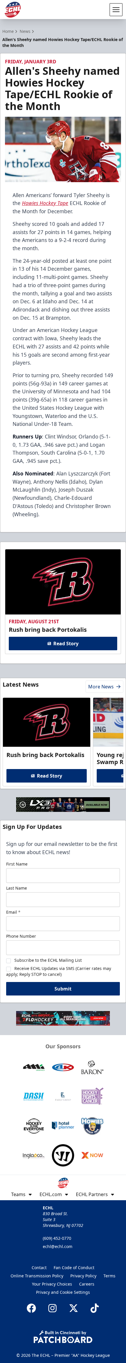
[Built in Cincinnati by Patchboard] (63, 1336)
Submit (63, 989)
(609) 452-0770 (57, 1238)
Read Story (66, 643)
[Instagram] (52, 1308)
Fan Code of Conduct (74, 1267)
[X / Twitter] (73, 1308)
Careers (86, 1284)
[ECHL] (13, 9)
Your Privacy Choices (52, 1284)
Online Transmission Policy (37, 1276)
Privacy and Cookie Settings (63, 1292)
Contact (39, 1267)
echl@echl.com (57, 1246)
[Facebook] (31, 1308)
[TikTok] (94, 1308)
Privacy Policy (83, 1276)
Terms (109, 1276)
